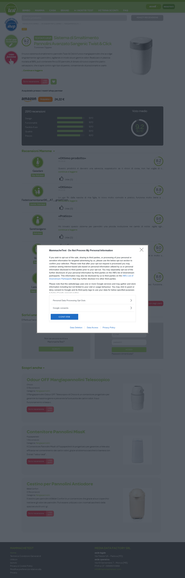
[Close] (142, 250)
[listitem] (92, 300)
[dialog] (92, 289)
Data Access (92, 327)
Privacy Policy (109, 327)
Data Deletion (76, 327)
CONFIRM (64, 317)
